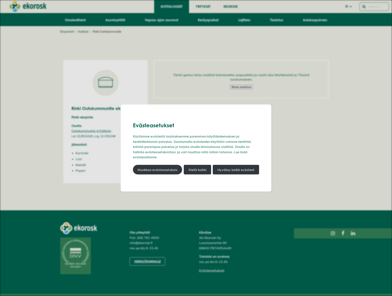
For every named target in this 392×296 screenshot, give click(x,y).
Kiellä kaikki (197, 170)
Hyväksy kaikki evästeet (235, 170)
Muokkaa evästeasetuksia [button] (157, 170)
